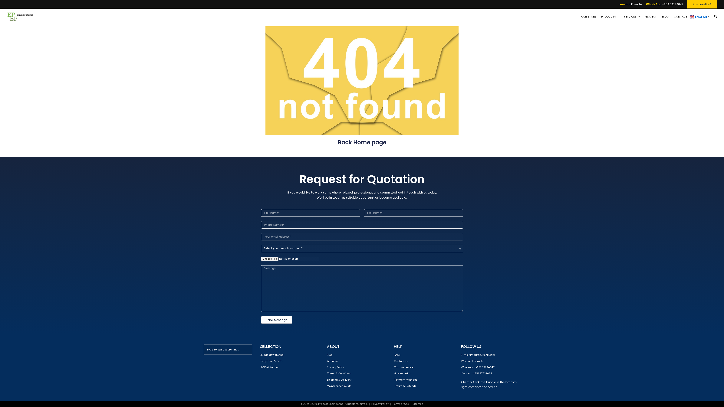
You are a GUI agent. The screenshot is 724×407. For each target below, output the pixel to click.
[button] (702, 4)
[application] (617, 17)
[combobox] (228, 349)
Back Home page (362, 142)
